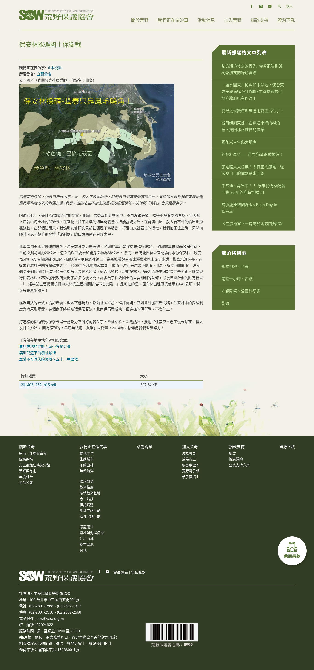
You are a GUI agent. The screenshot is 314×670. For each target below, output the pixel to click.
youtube (270, 6)
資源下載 (286, 20)
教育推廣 (87, 487)
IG (261, 6)
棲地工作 (87, 453)
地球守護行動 (90, 510)
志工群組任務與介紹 (34, 465)
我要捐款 (293, 552)
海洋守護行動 (90, 516)
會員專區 (120, 572)
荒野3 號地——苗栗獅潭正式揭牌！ (252, 154)
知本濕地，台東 (235, 267)
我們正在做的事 (173, 20)
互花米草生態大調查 (239, 142)
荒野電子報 (190, 471)
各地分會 (74, 643)
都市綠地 (87, 544)
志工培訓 (87, 499)
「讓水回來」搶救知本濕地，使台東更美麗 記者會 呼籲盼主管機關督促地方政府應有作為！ (252, 92)
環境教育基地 (90, 493)
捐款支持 (259, 20)
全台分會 (26, 482)
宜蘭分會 (44, 74)
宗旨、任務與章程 (33, 453)
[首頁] (56, 15)
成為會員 (189, 453)
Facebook (99, 571)
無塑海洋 (87, 471)
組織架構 (26, 459)
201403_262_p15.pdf (38, 385)
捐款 (232, 453)
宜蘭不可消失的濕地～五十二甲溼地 (48, 359)
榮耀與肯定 (27, 471)
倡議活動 (87, 505)
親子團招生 (190, 477)
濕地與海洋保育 (92, 533)
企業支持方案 (239, 465)
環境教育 (87, 481)
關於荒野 (139, 20)
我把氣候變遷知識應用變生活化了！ (252, 111)
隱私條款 (138, 572)
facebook (251, 6)
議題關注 (87, 527)
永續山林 (87, 465)
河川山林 (87, 539)
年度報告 (26, 477)
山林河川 (55, 68)
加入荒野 (233, 20)
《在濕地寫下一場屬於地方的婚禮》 (252, 224)
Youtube (107, 571)
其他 (83, 550)
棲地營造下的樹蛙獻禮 (37, 353)
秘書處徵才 (190, 465)
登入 (289, 6)
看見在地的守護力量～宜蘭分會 (45, 347)
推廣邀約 (236, 459)
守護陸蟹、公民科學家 (240, 291)
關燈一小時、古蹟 (237, 279)
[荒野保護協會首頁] (56, 576)
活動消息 (206, 20)
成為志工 (189, 459)
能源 (225, 303)
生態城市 (87, 459)
